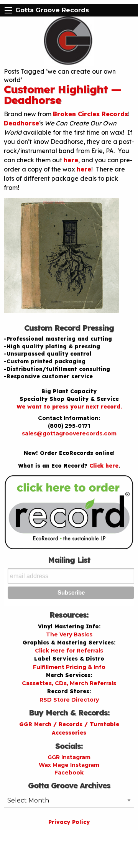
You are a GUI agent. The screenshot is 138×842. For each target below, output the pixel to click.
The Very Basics (69, 634)
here (71, 160)
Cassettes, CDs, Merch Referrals (69, 683)
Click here (103, 465)
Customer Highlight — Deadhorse (62, 94)
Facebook (69, 772)
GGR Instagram (69, 757)
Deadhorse (21, 123)
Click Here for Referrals (69, 650)
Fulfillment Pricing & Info (69, 667)
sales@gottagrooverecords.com (69, 433)
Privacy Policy (69, 822)
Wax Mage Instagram (69, 764)
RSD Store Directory (69, 699)
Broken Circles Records (90, 114)
